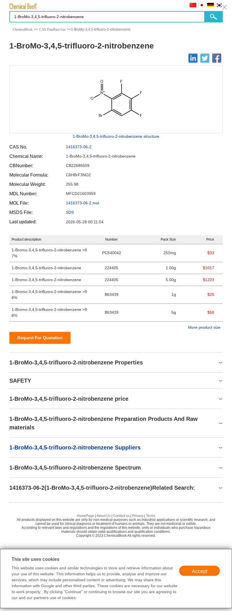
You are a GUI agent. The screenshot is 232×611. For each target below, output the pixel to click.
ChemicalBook (23, 29)
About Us (103, 516)
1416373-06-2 (78, 147)
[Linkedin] (192, 58)
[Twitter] (204, 58)
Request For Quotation (40, 337)
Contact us (121, 516)
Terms (150, 516)
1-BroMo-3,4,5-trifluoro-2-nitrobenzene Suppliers (75, 447)
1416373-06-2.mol (82, 203)
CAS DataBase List (52, 29)
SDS (70, 212)
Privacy (137, 516)
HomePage (85, 516)
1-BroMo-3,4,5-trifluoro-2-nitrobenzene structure (116, 136)
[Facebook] (216, 58)
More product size (204, 327)
